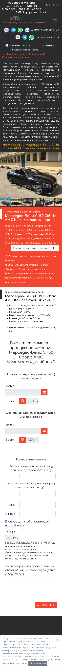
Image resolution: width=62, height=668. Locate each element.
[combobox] (12, 538)
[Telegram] (13, 30)
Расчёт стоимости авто (32, 248)
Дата (10, 386)
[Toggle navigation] (54, 21)
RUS (47, 4)
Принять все (38, 663)
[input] (23, 392)
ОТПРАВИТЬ (46, 604)
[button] (59, 175)
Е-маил (10, 513)
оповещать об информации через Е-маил (27, 523)
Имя (11, 505)
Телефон (11, 532)
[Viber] (6, 30)
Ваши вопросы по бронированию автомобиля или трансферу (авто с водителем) (30, 570)
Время (10, 401)
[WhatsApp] (20, 30)
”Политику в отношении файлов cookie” (26, 644)
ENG (56, 4)
